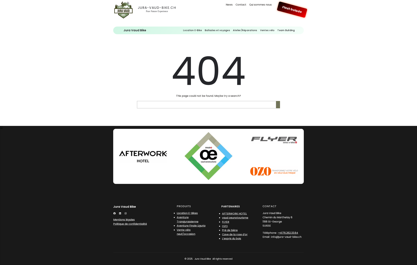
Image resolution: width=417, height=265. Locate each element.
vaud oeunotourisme (235, 218)
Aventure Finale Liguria (191, 226)
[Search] (278, 104)
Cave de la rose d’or (235, 234)
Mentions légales (124, 220)
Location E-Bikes (187, 213)
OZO (225, 226)
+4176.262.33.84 (288, 233)
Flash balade (292, 9)
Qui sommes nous (260, 5)
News (229, 5)
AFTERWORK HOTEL (234, 213)
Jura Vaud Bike (134, 30)
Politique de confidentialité (130, 224)
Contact (241, 5)
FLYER (225, 222)
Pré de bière (230, 230)
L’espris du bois (231, 238)
